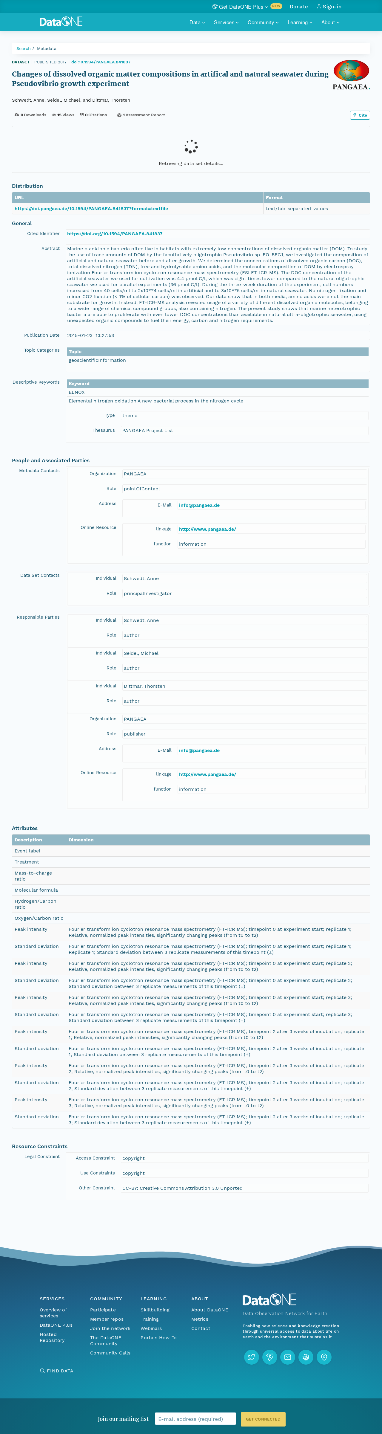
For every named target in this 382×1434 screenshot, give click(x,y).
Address (107, 503)
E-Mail (165, 505)
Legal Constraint (42, 1156)
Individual (106, 578)
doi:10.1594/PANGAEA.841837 (100, 62)
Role (111, 488)
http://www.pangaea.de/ (207, 529)
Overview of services (53, 1313)
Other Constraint (97, 1188)
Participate (103, 1310)
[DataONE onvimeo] (269, 1357)
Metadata (46, 48)
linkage (164, 529)
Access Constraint (95, 1158)
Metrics (199, 1319)
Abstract (50, 248)
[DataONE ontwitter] (251, 1357)
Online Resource (98, 527)
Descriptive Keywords (36, 382)
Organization (103, 473)
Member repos (107, 1319)
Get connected (263, 1419)
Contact (200, 1328)
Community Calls (110, 1353)
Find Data (60, 1371)
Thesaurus (104, 430)
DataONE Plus (56, 1325)
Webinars (151, 1328)
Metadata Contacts (39, 470)
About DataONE (209, 1310)
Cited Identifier (43, 233)
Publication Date (42, 335)
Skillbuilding (155, 1310)
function (163, 544)
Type (110, 415)
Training (150, 1319)
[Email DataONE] (287, 1357)
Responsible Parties (38, 617)
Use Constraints (97, 1173)
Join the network (110, 1328)
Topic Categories (42, 350)
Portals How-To (159, 1337)
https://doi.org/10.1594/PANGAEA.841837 (115, 234)
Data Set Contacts (40, 575)
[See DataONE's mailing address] (324, 1357)
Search (23, 48)
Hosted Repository (52, 1337)
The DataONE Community (105, 1340)
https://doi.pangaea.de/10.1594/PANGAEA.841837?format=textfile (91, 208)
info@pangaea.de (199, 505)
